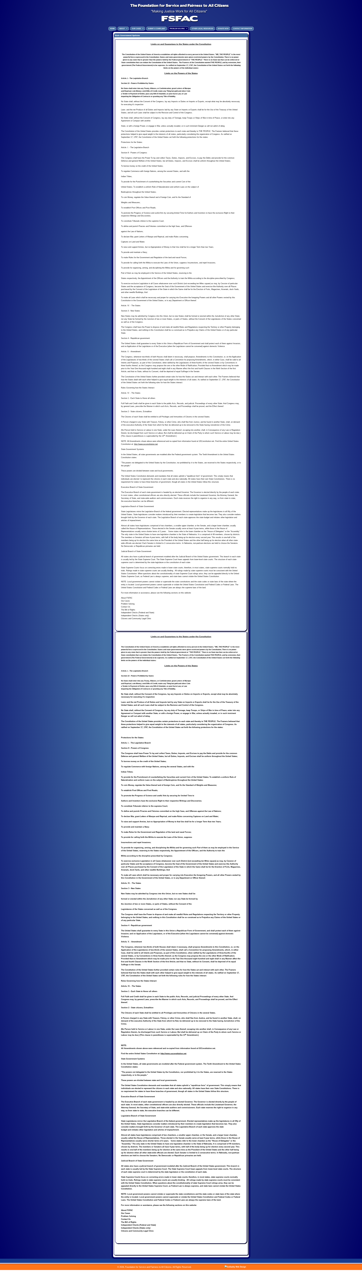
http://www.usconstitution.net (146, 444)
